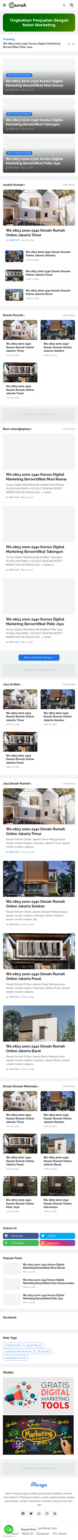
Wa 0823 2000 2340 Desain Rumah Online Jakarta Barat (48, 292)
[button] (4, 5)
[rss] (55, 1513)
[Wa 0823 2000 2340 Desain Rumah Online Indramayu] (58, 1186)
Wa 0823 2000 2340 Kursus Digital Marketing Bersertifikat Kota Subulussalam (48, 1281)
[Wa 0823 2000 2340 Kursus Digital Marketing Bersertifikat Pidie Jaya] (39, 596)
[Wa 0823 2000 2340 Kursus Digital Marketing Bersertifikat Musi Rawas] (39, 452)
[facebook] (23, 1513)
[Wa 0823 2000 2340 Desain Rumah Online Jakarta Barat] (14, 295)
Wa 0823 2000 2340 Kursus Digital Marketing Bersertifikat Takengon (35, 549)
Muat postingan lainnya (38, 657)
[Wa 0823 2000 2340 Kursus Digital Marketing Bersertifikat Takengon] (39, 524)
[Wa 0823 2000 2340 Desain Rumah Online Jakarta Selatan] (14, 256)
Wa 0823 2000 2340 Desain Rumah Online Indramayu (58, 1203)
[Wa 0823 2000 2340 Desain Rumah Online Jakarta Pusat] (14, 275)
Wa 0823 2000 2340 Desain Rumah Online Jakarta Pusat (48, 273)
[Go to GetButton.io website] (9, 1536)
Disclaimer (43, 1533)
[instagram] (47, 1513)
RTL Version (60, 1533)
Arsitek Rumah (13, 1345)
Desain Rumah (34, 1345)
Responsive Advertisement (39, 414)
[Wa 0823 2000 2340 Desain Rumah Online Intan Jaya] (20, 1186)
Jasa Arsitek (43, 1351)
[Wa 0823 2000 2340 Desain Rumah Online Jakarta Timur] (39, 208)
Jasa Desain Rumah (15, 1357)
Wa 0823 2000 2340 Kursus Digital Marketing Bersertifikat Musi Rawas (36, 476)
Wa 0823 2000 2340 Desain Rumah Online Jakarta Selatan (48, 253)
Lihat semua (69, 185)
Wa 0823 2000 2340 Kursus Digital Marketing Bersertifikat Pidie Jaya (31, 45)
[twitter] (31, 1513)
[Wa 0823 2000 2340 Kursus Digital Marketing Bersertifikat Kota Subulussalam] (12, 1284)
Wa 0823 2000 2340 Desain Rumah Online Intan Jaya (20, 1203)
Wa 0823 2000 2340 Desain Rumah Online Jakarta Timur (35, 232)
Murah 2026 (50, 1528)
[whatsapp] (39, 1513)
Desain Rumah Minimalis (18, 1351)
